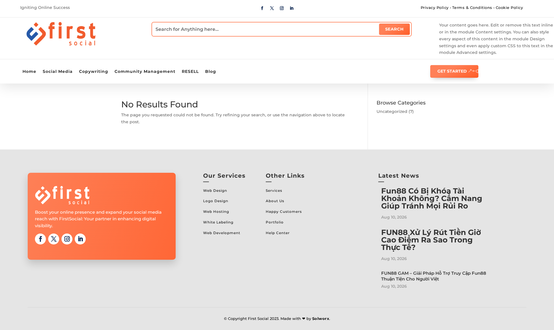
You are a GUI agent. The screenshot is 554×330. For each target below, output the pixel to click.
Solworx (321, 318)
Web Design (215, 190)
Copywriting (93, 71)
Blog (210, 71)
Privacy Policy (435, 7)
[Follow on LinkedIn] (291, 8)
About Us (275, 201)
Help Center (278, 233)
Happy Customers (284, 211)
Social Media (58, 71)
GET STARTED (452, 71)
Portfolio (275, 222)
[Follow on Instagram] (282, 8)
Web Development (221, 233)
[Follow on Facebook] (262, 8)
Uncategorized (392, 111)
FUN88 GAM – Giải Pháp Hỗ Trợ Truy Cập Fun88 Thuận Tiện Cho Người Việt (433, 276)
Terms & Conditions (472, 7)
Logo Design (215, 201)
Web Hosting (216, 211)
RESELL (190, 71)
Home (29, 71)
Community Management (145, 71)
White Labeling (218, 222)
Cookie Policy (509, 7)
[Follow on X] (272, 8)
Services (274, 190)
